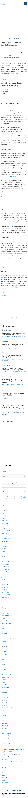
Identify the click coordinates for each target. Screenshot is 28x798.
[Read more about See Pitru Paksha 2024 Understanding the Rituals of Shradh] (7, 376)
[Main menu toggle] (25, 3)
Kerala (3, 695)
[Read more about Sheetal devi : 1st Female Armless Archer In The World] (5, 341)
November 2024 (6, 564)
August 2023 (5, 602)
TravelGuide (5, 731)
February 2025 (5, 556)
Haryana (4, 669)
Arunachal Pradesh (6, 615)
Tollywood (4, 728)
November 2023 (6, 595)
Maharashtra (5, 705)
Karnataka (4, 690)
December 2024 (6, 561)
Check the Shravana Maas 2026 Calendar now (13, 749)
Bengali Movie (5, 621)
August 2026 (5, 513)
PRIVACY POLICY (6, 783)
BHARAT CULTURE (15, 384)
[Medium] (15, 790)
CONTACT (4, 777)
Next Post (14, 317)
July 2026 (4, 515)
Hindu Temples (5, 677)
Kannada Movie (5, 687)
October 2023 (5, 597)
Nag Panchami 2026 (7, 751)
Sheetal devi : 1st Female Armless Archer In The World (13, 345)
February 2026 (5, 525)
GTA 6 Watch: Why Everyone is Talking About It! (12, 356)
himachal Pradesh (6, 674)
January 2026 (5, 528)
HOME (3, 780)
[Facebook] (8, 790)
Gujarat (3, 664)
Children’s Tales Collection (8, 638)
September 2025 (6, 538)
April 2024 (4, 582)
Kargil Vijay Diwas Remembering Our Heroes (13, 761)
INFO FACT (4, 685)
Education (4, 649)
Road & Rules (5, 713)
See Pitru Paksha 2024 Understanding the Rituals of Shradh (12, 381)
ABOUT (4, 772)
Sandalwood (5, 715)
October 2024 (5, 566)
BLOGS (3, 775)
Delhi (3, 644)
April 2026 (4, 520)
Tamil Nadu (5, 723)
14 (17, 494)
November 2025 (6, 533)
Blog (10, 38)
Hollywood (15, 397)
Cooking (4, 641)
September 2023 (6, 600)
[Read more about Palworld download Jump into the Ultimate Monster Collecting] (7, 330)
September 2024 (6, 569)
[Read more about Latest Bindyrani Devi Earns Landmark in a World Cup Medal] (6, 365)
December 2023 (6, 592)
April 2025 (4, 551)
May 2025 (4, 548)
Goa (3, 661)
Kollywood (4, 700)
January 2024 (5, 589)
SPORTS (12, 348)
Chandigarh (4, 633)
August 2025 (5, 541)
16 (24, 494)
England (4, 651)
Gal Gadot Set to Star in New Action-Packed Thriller (14, 394)
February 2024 (5, 587)
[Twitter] (10, 790)
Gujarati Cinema (6, 667)
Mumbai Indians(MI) (7, 708)
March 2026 (5, 523)
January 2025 (5, 559)
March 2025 (5, 554)
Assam (3, 618)
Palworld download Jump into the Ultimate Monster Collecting (13, 334)
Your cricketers (5, 738)
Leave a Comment (6, 336)
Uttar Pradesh (5, 736)
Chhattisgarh (5, 636)
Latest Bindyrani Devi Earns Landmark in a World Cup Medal (13, 369)
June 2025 (4, 546)
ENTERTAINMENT (17, 359)
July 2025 (4, 543)
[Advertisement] (14, 23)
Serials (3, 718)
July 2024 (4, 574)
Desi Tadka (4, 646)
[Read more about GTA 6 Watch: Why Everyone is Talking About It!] (4, 352)
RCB (3, 710)
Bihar (3, 626)
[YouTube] (17, 790)
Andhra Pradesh (6, 613)
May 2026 (4, 518)
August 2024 (5, 572)
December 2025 (6, 531)
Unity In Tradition (6, 733)
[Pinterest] (20, 790)
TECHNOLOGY (15, 38)
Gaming (15, 336)
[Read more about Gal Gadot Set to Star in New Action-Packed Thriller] (5, 390)
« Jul (3, 505)
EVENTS (4, 656)
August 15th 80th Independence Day (11, 754)
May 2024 (4, 579)
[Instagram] (13, 790)
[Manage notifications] (3, 794)
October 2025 (5, 536)
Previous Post (14, 313)
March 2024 (5, 584)
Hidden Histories (6, 672)
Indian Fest (4, 682)
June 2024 (4, 577)
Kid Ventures (5, 697)
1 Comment (5, 38)
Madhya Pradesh (6, 702)
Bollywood (4, 631)
